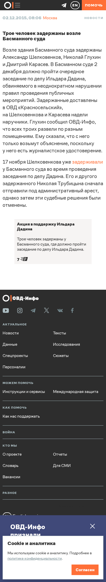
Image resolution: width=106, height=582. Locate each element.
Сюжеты (61, 355)
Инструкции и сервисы (24, 391)
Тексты (59, 333)
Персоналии (14, 367)
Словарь (11, 465)
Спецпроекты (15, 355)
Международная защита (75, 391)
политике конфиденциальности (34, 558)
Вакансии (11, 477)
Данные (10, 344)
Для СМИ (62, 465)
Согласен (85, 569)
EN (75, 5)
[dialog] (53, 557)
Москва (50, 18)
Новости (93, 18)
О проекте (12, 454)
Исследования (66, 344)
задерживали (87, 162)
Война (9, 432)
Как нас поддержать (21, 416)
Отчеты (60, 454)
